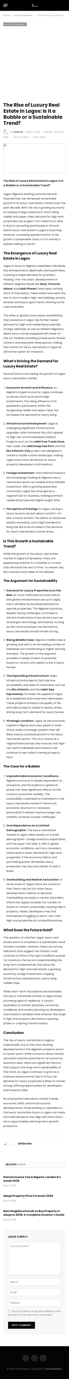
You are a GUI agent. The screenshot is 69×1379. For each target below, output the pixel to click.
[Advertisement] (34, 63)
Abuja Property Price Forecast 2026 (28, 1196)
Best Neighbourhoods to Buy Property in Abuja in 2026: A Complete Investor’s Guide (33, 1213)
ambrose (18, 131)
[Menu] (5, 5)
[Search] (64, 5)
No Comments (21, 137)
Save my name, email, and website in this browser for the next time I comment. (34, 1313)
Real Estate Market (15, 24)
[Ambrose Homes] (35, 5)
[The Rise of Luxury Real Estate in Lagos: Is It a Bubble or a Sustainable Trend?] (34, 158)
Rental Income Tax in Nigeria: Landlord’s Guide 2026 (32, 1179)
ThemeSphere (54, 1368)
